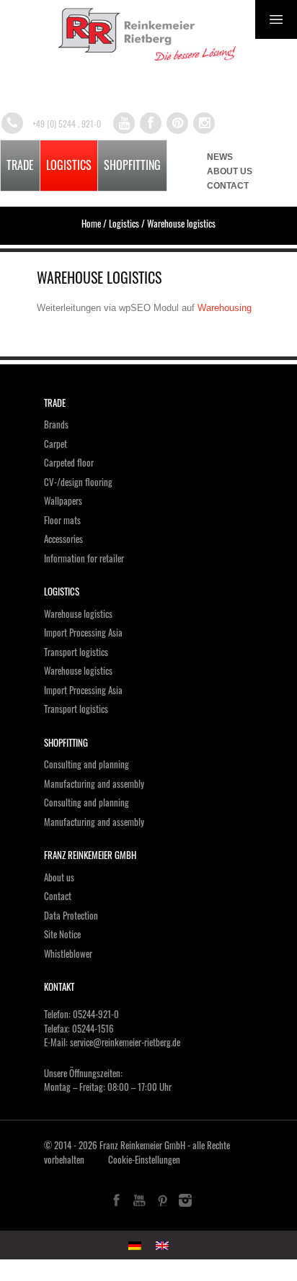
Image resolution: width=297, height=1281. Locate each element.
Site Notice (62, 934)
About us (229, 171)
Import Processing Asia (83, 632)
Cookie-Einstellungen (144, 1159)
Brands (56, 424)
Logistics (69, 165)
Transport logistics (76, 651)
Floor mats (62, 520)
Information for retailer (84, 558)
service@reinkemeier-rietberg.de (125, 1042)
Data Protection (71, 915)
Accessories (63, 538)
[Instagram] (204, 123)
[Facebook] (150, 123)
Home (91, 223)
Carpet (55, 443)
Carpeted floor (69, 462)
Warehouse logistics (78, 613)
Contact (228, 186)
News (220, 157)
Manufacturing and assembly (94, 783)
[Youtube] (124, 123)
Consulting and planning (86, 764)
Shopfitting (132, 165)
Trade (20, 165)
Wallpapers (63, 500)
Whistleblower (68, 953)
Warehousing (225, 307)
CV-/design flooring (78, 482)
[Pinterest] (177, 123)
